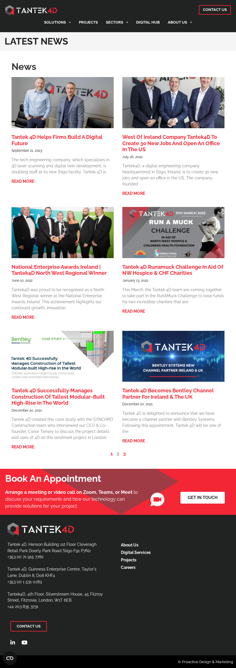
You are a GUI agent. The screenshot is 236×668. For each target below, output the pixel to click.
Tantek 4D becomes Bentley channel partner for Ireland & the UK (168, 393)
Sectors (114, 22)
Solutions (55, 22)
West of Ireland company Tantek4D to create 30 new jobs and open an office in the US (171, 143)
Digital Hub (148, 22)
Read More (23, 181)
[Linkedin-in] (12, 642)
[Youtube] (24, 642)
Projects (88, 22)
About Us (177, 22)
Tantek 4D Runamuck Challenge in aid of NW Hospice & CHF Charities (172, 270)
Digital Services (136, 552)
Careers (128, 567)
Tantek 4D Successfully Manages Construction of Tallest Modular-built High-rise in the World (58, 396)
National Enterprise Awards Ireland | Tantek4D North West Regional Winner (59, 270)
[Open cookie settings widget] (10, 658)
